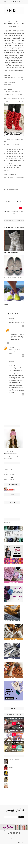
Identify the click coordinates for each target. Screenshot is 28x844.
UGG (14, 213)
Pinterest (12, 474)
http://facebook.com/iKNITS (14, 189)
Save (21, 207)
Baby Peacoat (12, 777)
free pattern (15, 211)
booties (8, 211)
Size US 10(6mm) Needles (9, 82)
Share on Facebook (14, 205)
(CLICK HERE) (13, 100)
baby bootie (11, 43)
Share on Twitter (12, 208)
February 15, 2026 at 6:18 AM (14, 363)
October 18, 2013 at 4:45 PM (16, 332)
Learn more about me (8, 458)
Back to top (21, 842)
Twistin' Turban (12, 784)
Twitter (12, 469)
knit (19, 211)
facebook (22, 30)
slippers (22, 211)
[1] (22, 380)
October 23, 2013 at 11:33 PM (14, 349)
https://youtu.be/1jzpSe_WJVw (16, 94)
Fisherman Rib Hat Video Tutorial (15, 771)
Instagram (6, 474)
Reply (8, 342)
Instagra (5, 193)
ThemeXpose (14, 838)
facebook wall (19, 65)
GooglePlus (6, 479)
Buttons (5, 86)
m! (7, 193)
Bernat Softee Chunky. (14, 80)
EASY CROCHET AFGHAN (14, 759)
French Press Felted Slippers (13, 277)
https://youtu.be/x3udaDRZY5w (13, 93)
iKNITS (13, 330)
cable (12, 211)
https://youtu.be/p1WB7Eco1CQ (13, 91)
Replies (8, 327)
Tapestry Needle (7, 84)
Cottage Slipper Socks (11, 252)
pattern (22, 48)
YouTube (12, 479)
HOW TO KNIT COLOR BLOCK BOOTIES (12, 303)
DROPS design (10, 59)
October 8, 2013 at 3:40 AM (14, 320)
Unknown (12, 347)
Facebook (6, 469)
